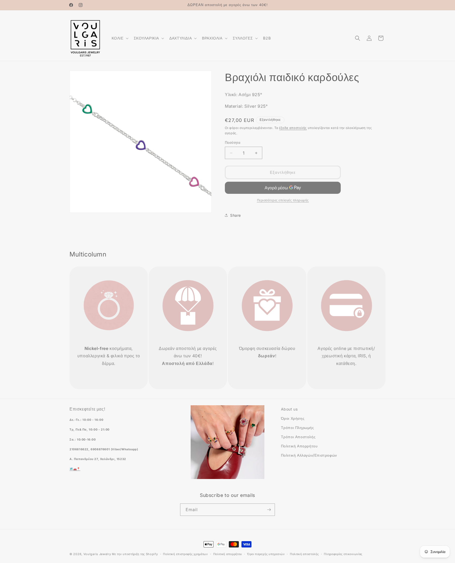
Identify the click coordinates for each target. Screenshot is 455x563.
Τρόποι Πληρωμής (297, 427)
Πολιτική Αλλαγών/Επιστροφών (309, 455)
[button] (119, 38)
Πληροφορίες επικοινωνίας (343, 554)
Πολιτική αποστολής (304, 554)
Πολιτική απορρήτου (227, 554)
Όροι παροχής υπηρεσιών (266, 554)
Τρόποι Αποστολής (298, 436)
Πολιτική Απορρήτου (299, 446)
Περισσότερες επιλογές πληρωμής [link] (283, 200)
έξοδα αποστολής (293, 128)
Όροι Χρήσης (293, 418)
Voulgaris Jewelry (97, 554)
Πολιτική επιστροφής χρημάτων (185, 554)
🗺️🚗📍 (75, 469)
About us (289, 409)
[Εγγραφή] (269, 509)
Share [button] (235, 215)
